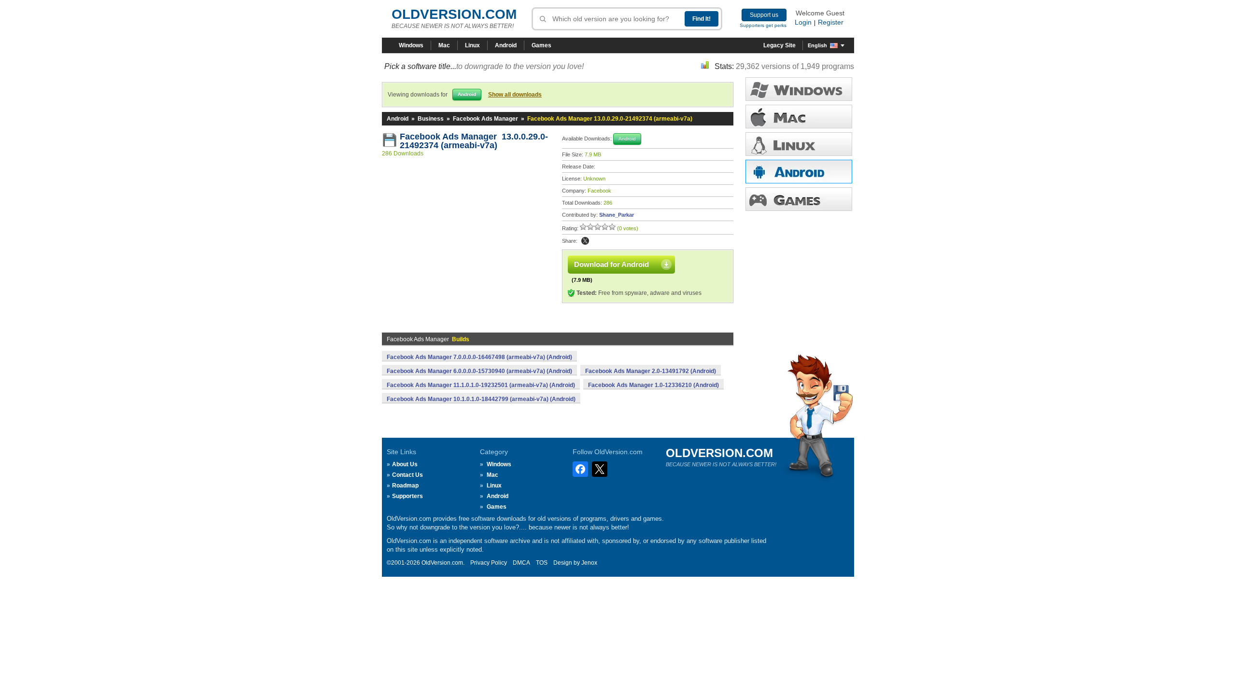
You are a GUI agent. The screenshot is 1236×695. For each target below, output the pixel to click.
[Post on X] (585, 241)
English (817, 45)
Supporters (407, 496)
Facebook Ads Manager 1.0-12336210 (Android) (653, 385)
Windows (411, 45)
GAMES (798, 199)
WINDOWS (798, 89)
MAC (798, 116)
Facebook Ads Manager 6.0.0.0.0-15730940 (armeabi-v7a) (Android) (479, 371)
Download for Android (611, 264)
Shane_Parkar (616, 215)
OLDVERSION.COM (454, 14)
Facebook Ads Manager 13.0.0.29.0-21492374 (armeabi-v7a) (474, 141)
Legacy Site (779, 45)
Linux (472, 45)
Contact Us (407, 475)
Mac (444, 45)
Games (541, 45)
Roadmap (405, 485)
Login (803, 22)
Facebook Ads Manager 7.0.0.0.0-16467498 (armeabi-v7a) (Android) (479, 357)
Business (431, 118)
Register (830, 22)
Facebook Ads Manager (485, 118)
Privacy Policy (488, 562)
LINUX (798, 144)
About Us (405, 464)
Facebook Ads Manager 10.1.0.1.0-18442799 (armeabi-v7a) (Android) (481, 399)
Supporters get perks (763, 25)
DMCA (521, 562)
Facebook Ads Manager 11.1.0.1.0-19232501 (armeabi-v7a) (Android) (481, 385)
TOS (542, 562)
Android (506, 45)
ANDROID (798, 171)
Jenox (589, 562)
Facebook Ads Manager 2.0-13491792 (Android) (650, 371)
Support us (764, 15)
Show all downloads (515, 94)
